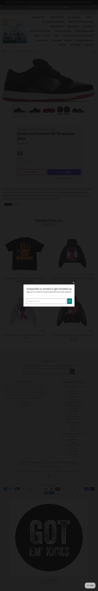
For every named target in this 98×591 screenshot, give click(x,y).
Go (69, 301)
